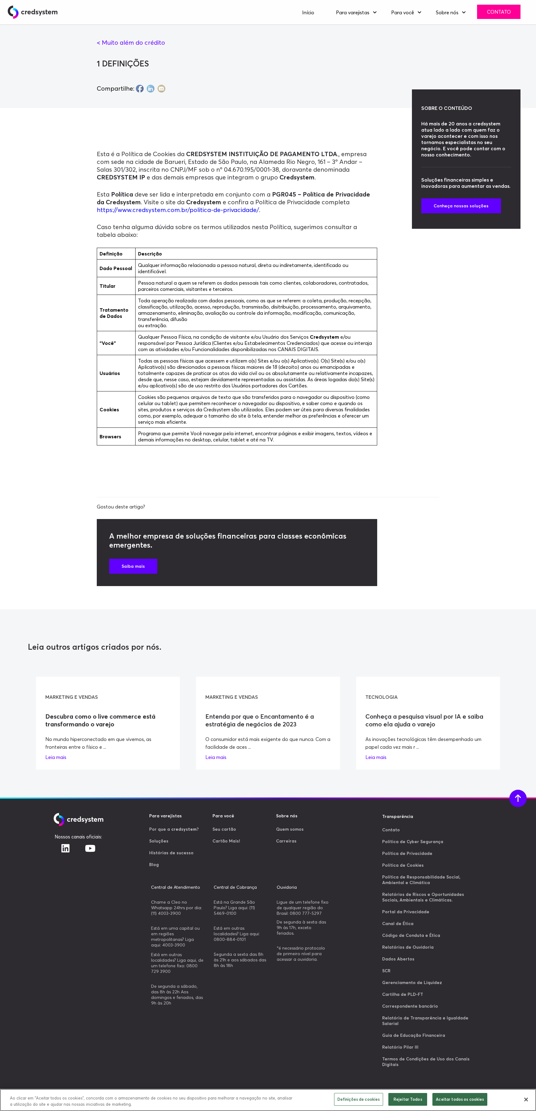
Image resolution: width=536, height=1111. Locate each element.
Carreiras (286, 841)
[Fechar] (526, 1099)
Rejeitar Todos (408, 1099)
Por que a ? (174, 829)
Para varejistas (352, 12)
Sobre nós (447, 12)
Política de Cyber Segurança (412, 841)
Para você (402, 12)
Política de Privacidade (407, 853)
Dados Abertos (398, 959)
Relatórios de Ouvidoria (408, 947)
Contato (499, 12)
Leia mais (55, 757)
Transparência (397, 816)
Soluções (158, 841)
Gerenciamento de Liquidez (412, 982)
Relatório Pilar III (400, 1047)
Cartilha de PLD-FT (402, 994)
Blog (154, 864)
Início (308, 12)
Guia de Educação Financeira (413, 1035)
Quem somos (290, 829)
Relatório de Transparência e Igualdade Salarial (425, 1020)
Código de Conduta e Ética (411, 935)
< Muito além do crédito (131, 42)
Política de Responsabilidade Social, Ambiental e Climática (421, 879)
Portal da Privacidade (405, 912)
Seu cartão (224, 829)
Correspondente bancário (410, 1006)
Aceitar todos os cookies (460, 1099)
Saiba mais (133, 566)
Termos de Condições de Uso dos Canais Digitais (426, 1061)
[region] (268, 1100)
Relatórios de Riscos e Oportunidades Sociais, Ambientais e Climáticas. (423, 897)
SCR (386, 970)
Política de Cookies (403, 865)
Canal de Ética (397, 923)
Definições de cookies (358, 1099)
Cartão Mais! (226, 841)
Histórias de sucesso (171, 853)
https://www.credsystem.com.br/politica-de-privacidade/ (178, 210)
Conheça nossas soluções (461, 206)
